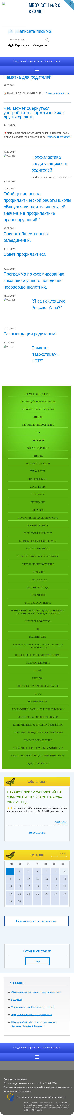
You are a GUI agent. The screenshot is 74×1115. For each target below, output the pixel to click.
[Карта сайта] (10, 30)
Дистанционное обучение (38, 425)
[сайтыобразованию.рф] (68, 5)
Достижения (37, 487)
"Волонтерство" (37, 637)
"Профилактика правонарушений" (38, 556)
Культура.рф (16, 999)
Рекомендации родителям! (30, 333)
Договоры (38, 440)
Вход (37, 961)
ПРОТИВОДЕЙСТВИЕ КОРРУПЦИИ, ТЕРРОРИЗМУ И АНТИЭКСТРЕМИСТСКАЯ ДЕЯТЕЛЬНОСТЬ (37, 612)
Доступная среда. (38, 587)
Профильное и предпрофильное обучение (38, 732)
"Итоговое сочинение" (38, 603)
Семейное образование (38, 740)
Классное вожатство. (38, 621)
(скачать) (51, 93)
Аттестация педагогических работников (38, 748)
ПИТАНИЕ (38, 456)
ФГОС (38, 694)
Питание (38, 417)
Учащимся (38, 494)
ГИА (38, 432)
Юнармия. (38, 572)
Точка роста (37, 471)
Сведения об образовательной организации (37, 61)
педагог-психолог (38, 763)
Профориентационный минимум (38, 717)
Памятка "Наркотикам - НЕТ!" (45, 354)
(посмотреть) (63, 93)
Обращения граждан (38, 394)
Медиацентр (37, 595)
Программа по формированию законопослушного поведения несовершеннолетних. (34, 280)
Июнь (63, 853)
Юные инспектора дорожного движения (38, 725)
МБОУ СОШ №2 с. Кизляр (45, 9)
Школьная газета (37, 525)
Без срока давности (38, 463)
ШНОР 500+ (38, 678)
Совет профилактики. (25, 254)
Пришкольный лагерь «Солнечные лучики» (38, 709)
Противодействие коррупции (38, 401)
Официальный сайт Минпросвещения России (31, 1014)
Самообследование (38, 663)
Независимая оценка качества (36, 921)
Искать (47, 39)
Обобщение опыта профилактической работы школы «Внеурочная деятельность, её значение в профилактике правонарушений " (37, 206)
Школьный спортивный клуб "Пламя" (38, 655)
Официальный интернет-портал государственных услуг (36, 992)
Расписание (38, 502)
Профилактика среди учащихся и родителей (49, 163)
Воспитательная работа (38, 533)
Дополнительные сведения (38, 409)
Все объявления (37, 832)
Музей (38, 670)
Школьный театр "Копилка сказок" (38, 686)
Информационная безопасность (38, 518)
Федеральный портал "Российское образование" (32, 1007)
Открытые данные (38, 448)
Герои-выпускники (38, 549)
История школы (37, 479)
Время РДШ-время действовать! (37, 541)
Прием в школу (38, 579)
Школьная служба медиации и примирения (38, 755)
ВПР (38, 629)
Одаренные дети (38, 701)
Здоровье (38, 510)
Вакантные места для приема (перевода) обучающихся (38, 646)
